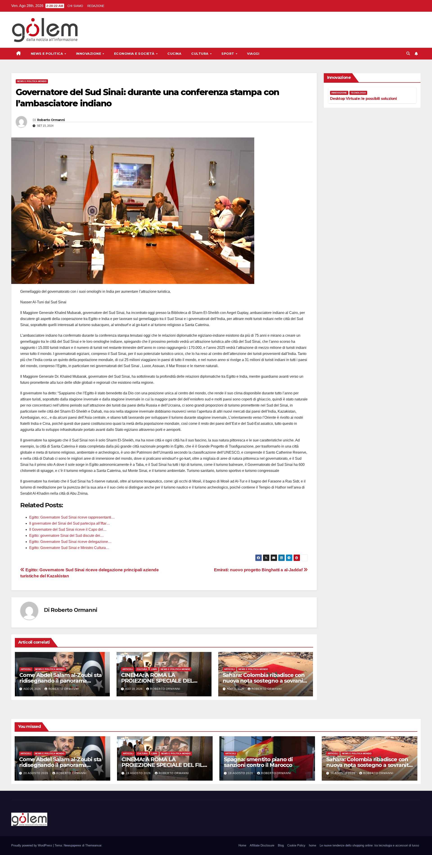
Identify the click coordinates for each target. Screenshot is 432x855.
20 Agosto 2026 (36, 773)
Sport (228, 54)
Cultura (200, 54)
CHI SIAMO (75, 6)
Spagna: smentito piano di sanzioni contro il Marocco (258, 762)
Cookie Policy (296, 845)
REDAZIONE (95, 6)
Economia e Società (135, 54)
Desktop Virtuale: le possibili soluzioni (363, 98)
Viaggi (253, 54)
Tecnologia (358, 92)
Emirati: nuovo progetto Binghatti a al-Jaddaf (259, 569)
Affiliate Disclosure (262, 845)
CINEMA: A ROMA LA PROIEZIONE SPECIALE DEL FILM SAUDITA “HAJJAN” (157, 681)
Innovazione (89, 54)
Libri (154, 669)
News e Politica (47, 54)
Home (242, 845)
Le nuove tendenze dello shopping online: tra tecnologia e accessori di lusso (369, 845)
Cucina (174, 54)
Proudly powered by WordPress (32, 845)
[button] (408, 53)
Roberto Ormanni (51, 120)
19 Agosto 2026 (139, 773)
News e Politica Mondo (32, 81)
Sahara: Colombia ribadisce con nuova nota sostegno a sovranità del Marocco (265, 681)
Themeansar (93, 845)
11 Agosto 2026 (343, 773)
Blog (281, 845)
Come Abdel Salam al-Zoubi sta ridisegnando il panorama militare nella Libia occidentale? (61, 681)
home (312, 845)
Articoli (26, 669)
